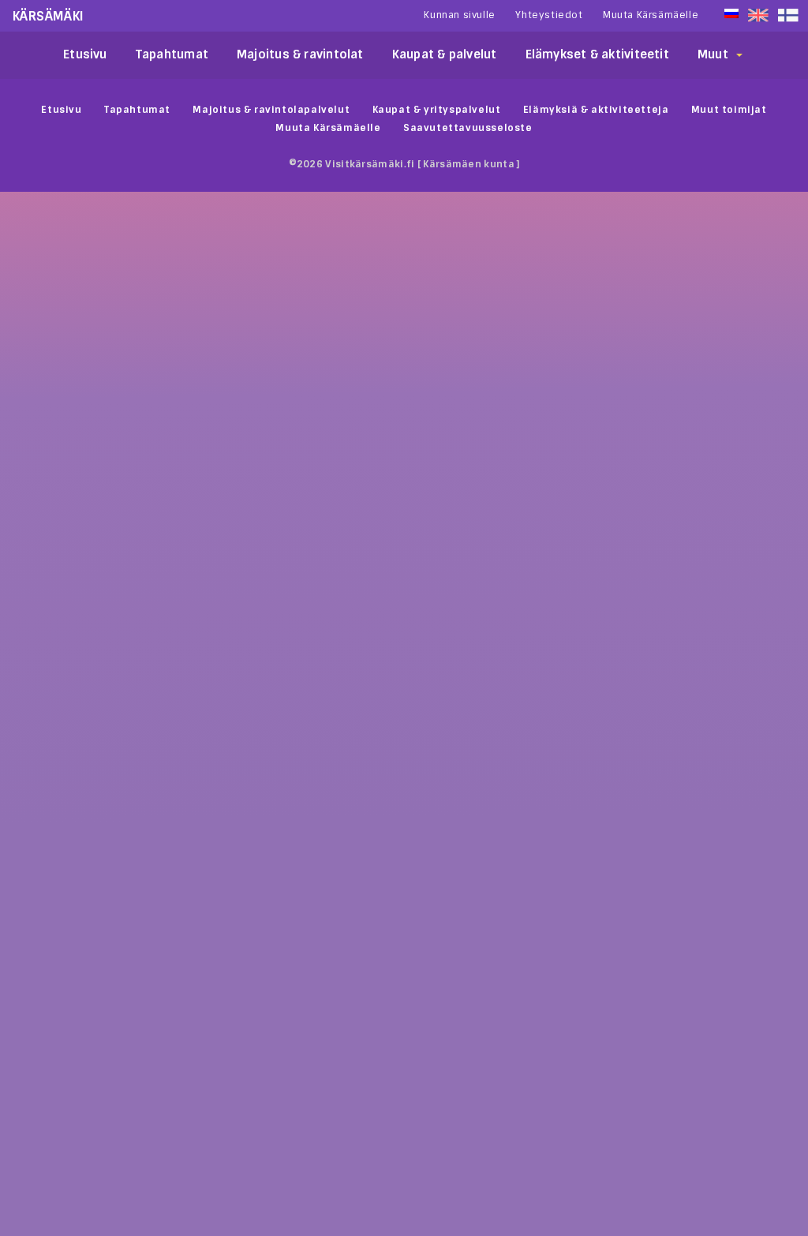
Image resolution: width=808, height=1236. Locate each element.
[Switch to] (788, 15)
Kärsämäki (48, 16)
